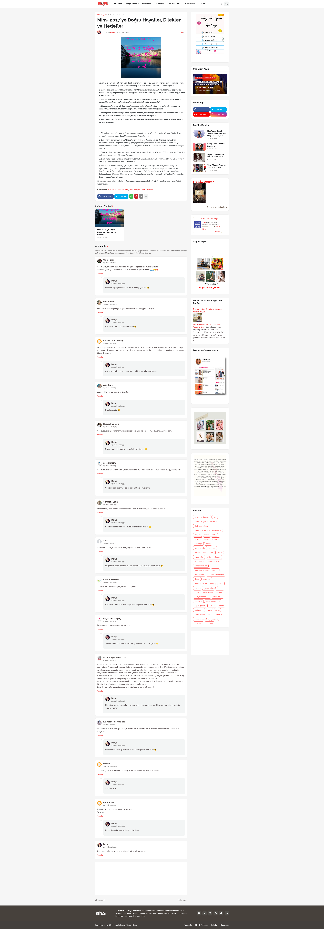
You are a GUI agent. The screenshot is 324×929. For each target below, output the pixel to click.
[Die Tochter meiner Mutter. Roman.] (199, 202)
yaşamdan (198, 623)
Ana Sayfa (101, 15)
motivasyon (199, 610)
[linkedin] (227, 913)
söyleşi (215, 619)
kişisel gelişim (200, 606)
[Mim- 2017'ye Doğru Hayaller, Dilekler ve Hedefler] (109, 218)
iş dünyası (198, 601)
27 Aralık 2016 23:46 (118, 701)
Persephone (109, 301)
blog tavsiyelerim (214, 561)
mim (126, 190)
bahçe (208, 544)
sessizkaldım (109, 463)
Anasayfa (188, 925)
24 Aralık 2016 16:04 (110, 304)
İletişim (214, 925)
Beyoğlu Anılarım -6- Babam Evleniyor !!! (216, 155)
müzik (209, 610)
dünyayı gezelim (216, 583)
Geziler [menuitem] (159, 4)
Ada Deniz (108, 385)
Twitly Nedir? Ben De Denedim (216, 145)
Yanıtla (100, 274)
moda (221, 606)
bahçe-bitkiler (200, 548)
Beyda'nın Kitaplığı (112, 618)
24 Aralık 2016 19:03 (110, 427)
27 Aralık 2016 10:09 (110, 766)
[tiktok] (221, 913)
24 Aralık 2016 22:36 (110, 466)
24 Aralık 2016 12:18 (109, 263)
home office (217, 597)
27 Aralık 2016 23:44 (118, 562)
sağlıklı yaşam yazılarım (203, 614)
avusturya (198, 544)
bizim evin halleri (213, 557)
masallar (212, 606)
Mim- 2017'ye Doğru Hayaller (141, 190)
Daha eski (182, 900)
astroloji (215, 539)
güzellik (220, 592)
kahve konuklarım (213, 601)
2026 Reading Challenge (208, 218)
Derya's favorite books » (217, 207)
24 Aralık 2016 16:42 (110, 343)
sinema (219, 614)
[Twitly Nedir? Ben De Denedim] (199, 147)
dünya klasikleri (201, 583)
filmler (197, 592)
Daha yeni (100, 900)
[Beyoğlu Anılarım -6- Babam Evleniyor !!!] (199, 157)
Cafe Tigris (108, 260)
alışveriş (198, 539)
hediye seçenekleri (202, 597)
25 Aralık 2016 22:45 (110, 582)
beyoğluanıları (200, 552)
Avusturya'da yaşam (202, 517)
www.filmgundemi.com (114, 657)
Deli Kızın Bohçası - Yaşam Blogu (123, 925)
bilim (211, 552)
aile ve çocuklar (210, 535)
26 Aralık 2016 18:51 (109, 725)
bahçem (212, 548)
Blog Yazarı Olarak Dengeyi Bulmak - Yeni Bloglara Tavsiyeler (216, 133)
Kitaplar (197, 535)
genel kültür (208, 592)
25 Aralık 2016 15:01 (109, 543)
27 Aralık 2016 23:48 (118, 826)
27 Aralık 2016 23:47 (118, 784)
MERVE (106, 763)
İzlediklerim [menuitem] (190, 4)
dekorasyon (199, 575)
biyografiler (199, 557)
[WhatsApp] (131, 196)
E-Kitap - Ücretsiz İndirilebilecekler (208, 530)
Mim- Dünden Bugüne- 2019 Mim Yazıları (216, 166)
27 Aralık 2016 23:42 (118, 406)
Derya (114, 281)
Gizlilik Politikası (201, 925)
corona (215, 570)
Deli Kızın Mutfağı (201, 526)
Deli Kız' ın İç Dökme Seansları (206, 522)
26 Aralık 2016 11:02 (109, 621)
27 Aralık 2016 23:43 (118, 484)
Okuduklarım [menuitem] (174, 4)
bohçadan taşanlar (202, 570)
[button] (221, 4)
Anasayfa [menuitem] (118, 4)
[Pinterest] (136, 196)
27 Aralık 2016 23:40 (118, 284)
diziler (197, 579)
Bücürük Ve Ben (111, 424)
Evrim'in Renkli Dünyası (114, 340)
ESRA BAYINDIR (111, 579)
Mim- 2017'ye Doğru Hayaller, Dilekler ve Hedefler (106, 232)
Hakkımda (224, 925)
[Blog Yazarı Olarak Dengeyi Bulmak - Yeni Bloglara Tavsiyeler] (199, 134)
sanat (217, 610)
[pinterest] (216, 913)
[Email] (141, 196)
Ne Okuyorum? (203, 181)
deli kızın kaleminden (215, 575)
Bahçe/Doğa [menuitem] (131, 4)
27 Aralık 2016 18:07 (109, 805)
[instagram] (210, 913)
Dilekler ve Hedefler (115, 15)
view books (218, 231)
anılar (207, 539)
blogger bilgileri (201, 566)
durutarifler (108, 802)
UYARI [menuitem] (203, 4)
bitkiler (219, 552)
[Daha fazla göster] (146, 196)
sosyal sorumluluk (202, 619)
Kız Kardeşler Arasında (114, 722)
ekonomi (198, 588)
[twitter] (204, 913)
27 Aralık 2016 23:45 (118, 639)
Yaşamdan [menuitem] (146, 4)
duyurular (207, 579)
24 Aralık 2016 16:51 (109, 388)
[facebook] (201, 109)
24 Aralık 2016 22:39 (110, 505)
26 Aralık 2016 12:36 (109, 660)
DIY (215, 517)
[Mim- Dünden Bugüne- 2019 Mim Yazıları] (199, 168)
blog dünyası (200, 561)
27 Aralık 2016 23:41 (117, 322)
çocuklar (209, 623)
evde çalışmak (210, 588)
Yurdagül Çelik (110, 502)
